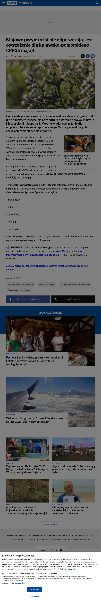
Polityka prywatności (68, 569)
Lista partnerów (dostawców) (13, 583)
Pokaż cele (34, 596)
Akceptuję (35, 589)
